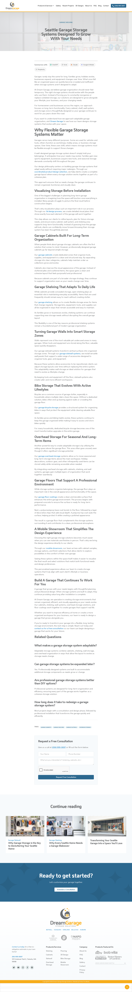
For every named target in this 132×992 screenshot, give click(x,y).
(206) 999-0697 (59, 747)
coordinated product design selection (50, 172)
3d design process (54, 211)
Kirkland (66, 930)
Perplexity (41, 69)
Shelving (49, 951)
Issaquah (57, 930)
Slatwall (49, 958)
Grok (65, 65)
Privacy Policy (82, 971)
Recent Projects (68, 6)
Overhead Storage (50, 963)
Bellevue (74, 930)
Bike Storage (65, 958)
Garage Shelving (55, 840)
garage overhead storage (49, 456)
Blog (99, 6)
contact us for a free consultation (49, 628)
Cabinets (49, 955)
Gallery (58, 6)
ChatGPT (55, 65)
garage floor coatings (47, 497)
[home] (12, 6)
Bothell (49, 930)
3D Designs (79, 6)
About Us (88, 6)
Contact (106, 6)
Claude (75, 65)
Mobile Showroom (65, 963)
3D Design (64, 955)
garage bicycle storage (48, 407)
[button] (46, 6)
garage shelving (45, 302)
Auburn (83, 930)
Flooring (64, 951)
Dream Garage (56, 121)
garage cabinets (45, 255)
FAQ (95, 6)
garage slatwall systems (70, 353)
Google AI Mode (88, 65)
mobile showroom (54, 548)
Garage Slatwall (14, 840)
